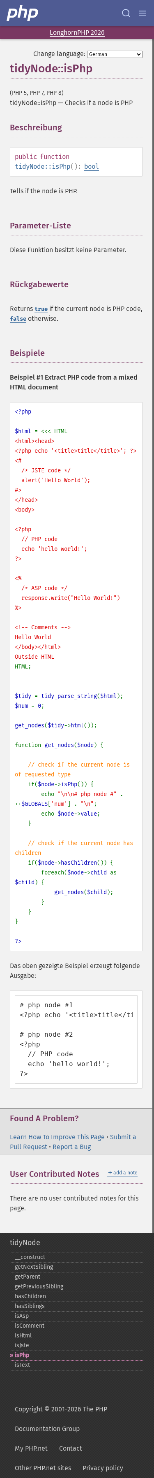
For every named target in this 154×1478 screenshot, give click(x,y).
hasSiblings (30, 1306)
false (18, 318)
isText (22, 1365)
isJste (22, 1345)
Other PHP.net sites (43, 1468)
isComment (29, 1325)
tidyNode (25, 1242)
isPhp (22, 1355)
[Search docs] (126, 13)
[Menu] (142, 13)
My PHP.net (31, 1448)
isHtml (23, 1335)
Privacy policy (103, 1468)
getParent (27, 1276)
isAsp (22, 1316)
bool (91, 166)
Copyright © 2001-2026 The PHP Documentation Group (61, 1419)
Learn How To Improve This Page (57, 1137)
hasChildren (30, 1296)
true (41, 309)
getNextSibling (34, 1266)
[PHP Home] (23, 13)
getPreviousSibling (39, 1286)
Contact (70, 1448)
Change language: (59, 54)
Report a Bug (72, 1147)
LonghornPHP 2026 (77, 32)
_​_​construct (30, 1257)
